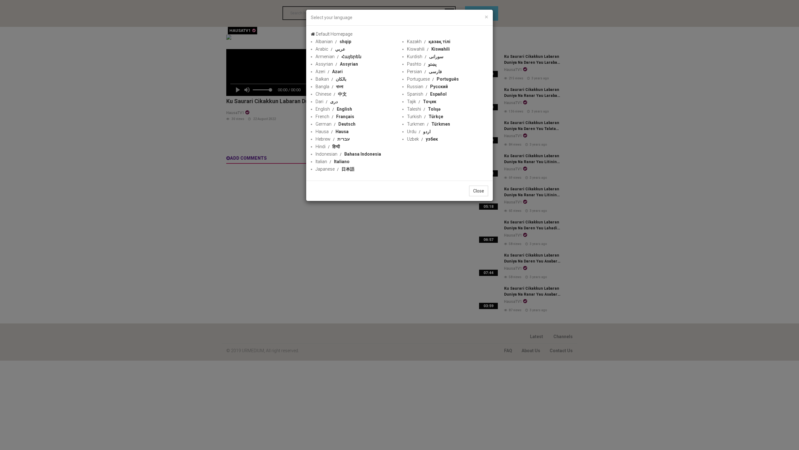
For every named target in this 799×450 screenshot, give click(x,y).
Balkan (331, 79)
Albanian (333, 41)
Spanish (427, 94)
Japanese (335, 169)
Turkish (425, 116)
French (335, 116)
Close (478, 190)
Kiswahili (428, 49)
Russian (427, 86)
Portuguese (433, 79)
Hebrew (333, 139)
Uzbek (422, 139)
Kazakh (428, 41)
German (335, 124)
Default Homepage (333, 34)
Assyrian (337, 64)
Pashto (422, 64)
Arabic (330, 49)
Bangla (329, 86)
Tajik (421, 101)
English (334, 109)
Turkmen (428, 124)
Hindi (328, 146)
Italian (333, 161)
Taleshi (423, 109)
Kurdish (425, 56)
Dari (327, 101)
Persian (424, 71)
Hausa (332, 131)
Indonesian (348, 154)
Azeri (329, 71)
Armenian (338, 56)
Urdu (419, 131)
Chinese (331, 94)
